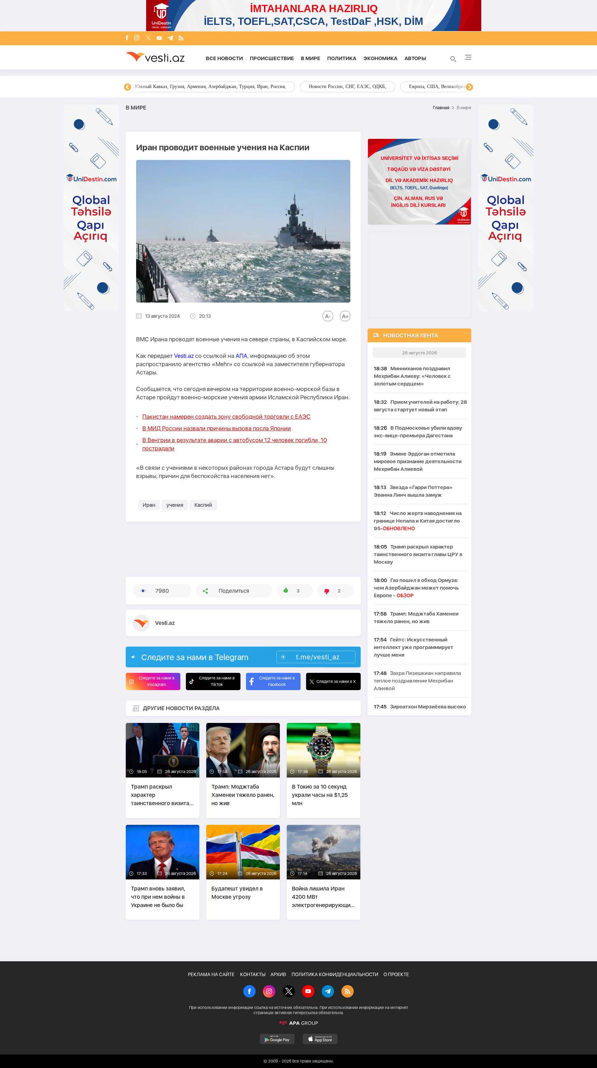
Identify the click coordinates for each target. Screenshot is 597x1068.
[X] (289, 992)
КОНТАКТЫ (252, 974)
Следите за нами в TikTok (217, 681)
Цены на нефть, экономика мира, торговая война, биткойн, (197, 86)
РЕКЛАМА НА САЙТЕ (211, 974)
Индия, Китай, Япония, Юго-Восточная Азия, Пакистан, (341, 86)
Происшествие (272, 58)
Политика (342, 58)
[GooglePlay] (277, 1039)
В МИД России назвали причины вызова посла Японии (216, 428)
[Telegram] (170, 38)
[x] (148, 38)
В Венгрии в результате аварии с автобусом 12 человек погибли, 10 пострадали (234, 444)
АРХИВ (278, 974)
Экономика (380, 58)
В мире (310, 58)
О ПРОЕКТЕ (396, 974)
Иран (149, 505)
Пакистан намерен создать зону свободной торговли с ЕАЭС (226, 416)
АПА (241, 355)
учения (175, 505)
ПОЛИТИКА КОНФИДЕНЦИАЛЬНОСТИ (335, 974)
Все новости (224, 58)
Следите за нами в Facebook (277, 681)
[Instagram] (137, 38)
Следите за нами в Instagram (156, 681)
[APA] (298, 1023)
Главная (441, 107)
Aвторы (415, 58)
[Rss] (181, 38)
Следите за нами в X (336, 681)
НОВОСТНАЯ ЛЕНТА (410, 335)
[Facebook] (127, 38)
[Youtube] (159, 38)
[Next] (469, 87)
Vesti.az (184, 355)
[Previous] (127, 87)
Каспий (203, 505)
